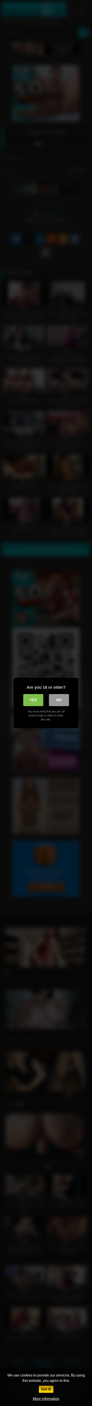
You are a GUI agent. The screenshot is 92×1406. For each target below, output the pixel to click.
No (59, 700)
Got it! (46, 1389)
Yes (33, 700)
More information (46, 1399)
